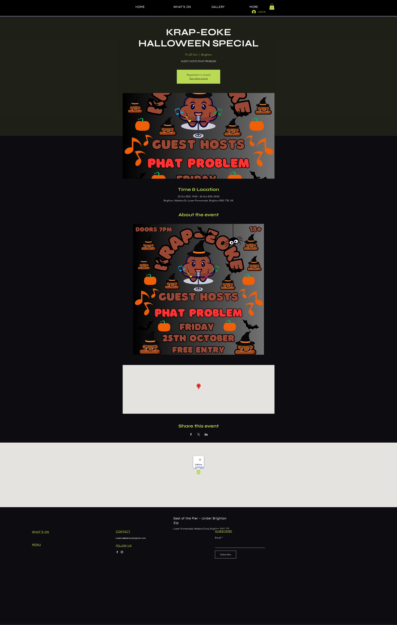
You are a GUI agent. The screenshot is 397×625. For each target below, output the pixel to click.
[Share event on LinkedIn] (206, 434)
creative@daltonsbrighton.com (131, 538)
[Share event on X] (198, 434)
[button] (271, 6)
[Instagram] (121, 552)
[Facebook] (117, 552)
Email (218, 538)
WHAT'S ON (40, 532)
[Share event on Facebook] (191, 434)
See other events (198, 78)
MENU (36, 544)
